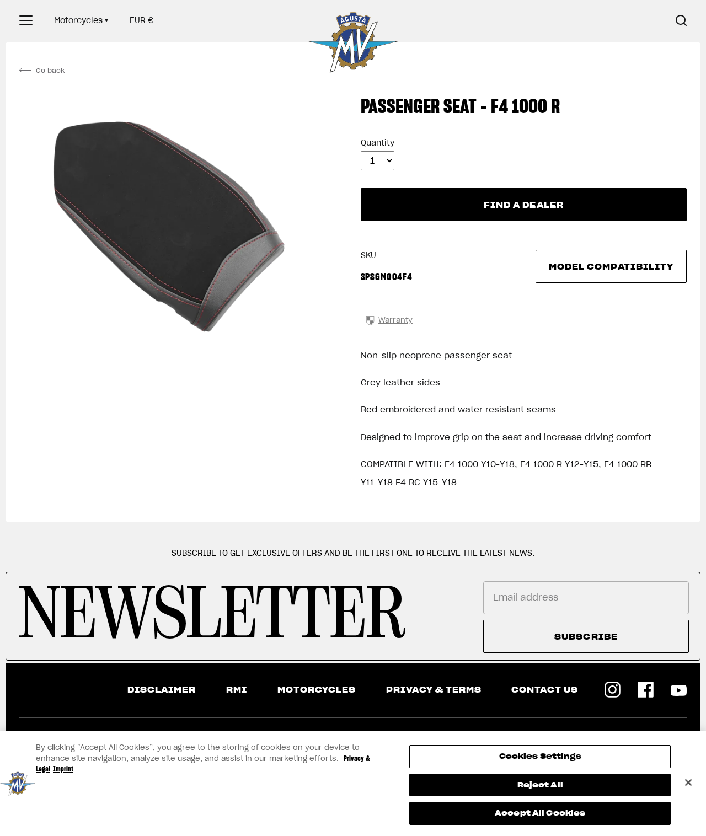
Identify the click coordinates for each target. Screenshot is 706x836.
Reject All (540, 785)
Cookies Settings (540, 756)
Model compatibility (611, 267)
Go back (50, 70)
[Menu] (26, 20)
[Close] (688, 782)
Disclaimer (161, 690)
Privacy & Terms (434, 690)
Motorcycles (78, 20)
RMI (236, 690)
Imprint (63, 769)
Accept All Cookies (540, 813)
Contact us (544, 690)
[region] (353, 783)
